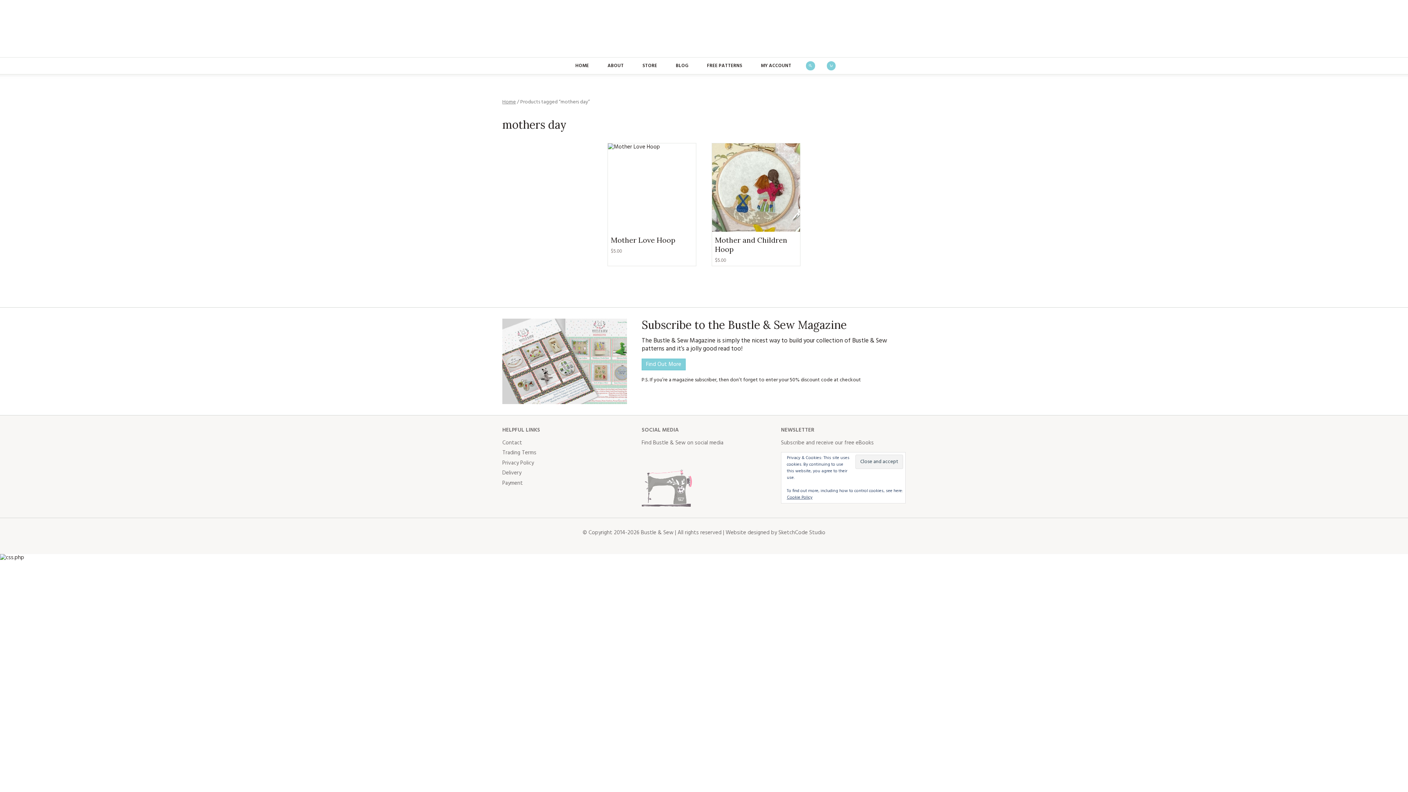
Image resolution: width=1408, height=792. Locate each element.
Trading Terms (519, 452)
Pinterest (696, 458)
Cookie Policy (800, 497)
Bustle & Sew (704, 28)
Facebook (647, 458)
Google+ (712, 458)
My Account (776, 66)
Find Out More (663, 364)
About (616, 66)
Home (582, 66)
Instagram (680, 458)
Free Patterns (724, 66)
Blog (682, 66)
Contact (512, 443)
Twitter (664, 458)
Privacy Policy (518, 463)
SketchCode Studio (801, 532)
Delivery (511, 473)
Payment (512, 483)
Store (649, 66)
